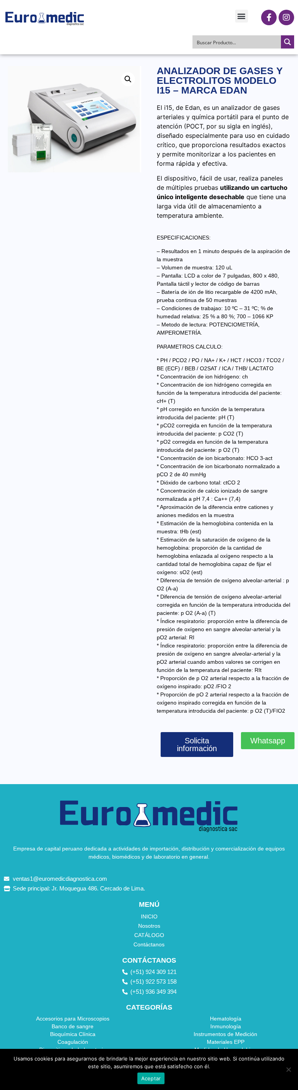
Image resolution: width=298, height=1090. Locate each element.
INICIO (149, 916)
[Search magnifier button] (287, 42)
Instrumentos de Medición (225, 1034)
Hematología (225, 1018)
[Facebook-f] (269, 17)
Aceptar (151, 1078)
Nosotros (149, 926)
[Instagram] (286, 17)
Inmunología (225, 1026)
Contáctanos (149, 944)
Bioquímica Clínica (72, 1034)
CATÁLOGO (149, 935)
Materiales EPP (225, 1042)
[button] (241, 16)
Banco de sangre (73, 1026)
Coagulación (72, 1042)
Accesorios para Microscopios (72, 1018)
